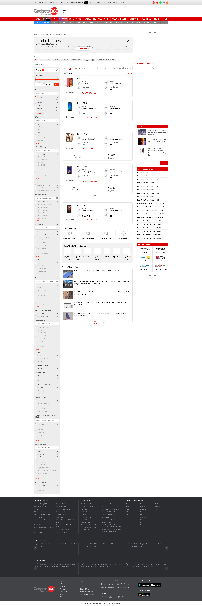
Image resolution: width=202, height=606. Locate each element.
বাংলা (113, 584)
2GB (38, 124)
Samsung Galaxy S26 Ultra (42, 504)
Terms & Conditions (87, 592)
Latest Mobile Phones (63, 530)
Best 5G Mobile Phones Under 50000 (149, 238)
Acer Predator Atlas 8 (108, 520)
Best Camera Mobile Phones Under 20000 (150, 210)
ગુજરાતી (103, 587)
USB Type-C (41, 462)
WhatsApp (119, 597)
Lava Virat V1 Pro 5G (87, 507)
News (78, 19)
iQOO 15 (36, 522)
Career (82, 581)
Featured (141, 126)
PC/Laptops (118, 23)
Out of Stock (41, 485)
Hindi (108, 584)
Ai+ (127, 504)
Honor (128, 514)
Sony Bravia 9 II (107, 517)
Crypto (98, 23)
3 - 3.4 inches (41, 251)
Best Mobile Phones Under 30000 (148, 193)
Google (128, 509)
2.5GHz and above (43, 403)
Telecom (63, 23)
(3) (58, 424)
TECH (86, 2)
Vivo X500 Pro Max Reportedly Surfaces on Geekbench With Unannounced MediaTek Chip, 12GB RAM (57, 565)
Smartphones (76, 60)
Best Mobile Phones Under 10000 (148, 179)
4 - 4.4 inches (41, 245)
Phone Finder (50, 34)
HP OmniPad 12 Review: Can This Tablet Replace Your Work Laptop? (58, 545)
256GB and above (43, 157)
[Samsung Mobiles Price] (70, 233)
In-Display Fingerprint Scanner (47, 470)
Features (97, 19)
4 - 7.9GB (40, 168)
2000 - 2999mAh (42, 202)
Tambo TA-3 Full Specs (89, 148)
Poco (142, 522)
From (39, 82)
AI (55, 19)
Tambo (39, 97)
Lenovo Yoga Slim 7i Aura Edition (44, 528)
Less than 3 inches (43, 254)
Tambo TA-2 (82, 166)
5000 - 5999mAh (42, 207)
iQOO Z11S (84, 520)
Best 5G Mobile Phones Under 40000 (149, 235)
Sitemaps (63, 584)
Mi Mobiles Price (106, 238)
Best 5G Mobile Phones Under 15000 (149, 221)
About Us (63, 581)
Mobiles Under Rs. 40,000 (42, 514)
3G (38, 375)
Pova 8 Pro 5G (85, 522)
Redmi (157, 504)
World (41, 2)
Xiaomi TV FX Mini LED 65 (109, 514)
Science (146, 23)
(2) (58, 154)
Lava (141, 504)
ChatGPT (36, 509)
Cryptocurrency (60, 517)
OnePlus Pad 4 (60, 512)
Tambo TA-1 (82, 205)
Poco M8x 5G (85, 509)
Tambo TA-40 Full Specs (89, 93)
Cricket (62, 2)
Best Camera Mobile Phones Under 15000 (150, 207)
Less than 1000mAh (43, 218)
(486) (57, 111)
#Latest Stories (39, 561)
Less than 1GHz (42, 411)
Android (40, 368)
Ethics (82, 586)
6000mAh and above (44, 205)
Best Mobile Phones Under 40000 (148, 200)
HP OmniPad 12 (61, 507)
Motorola (40, 103)
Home (37, 19)
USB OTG (40, 188)
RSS (61, 594)
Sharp (157, 509)
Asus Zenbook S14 (40, 520)
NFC (38, 459)
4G (42, 60)
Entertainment (88, 23)
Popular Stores (144, 244)
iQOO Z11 (84, 512)
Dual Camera (41, 266)
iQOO (127, 522)
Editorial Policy (85, 589)
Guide (107, 19)
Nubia (142, 514)
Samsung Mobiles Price (70, 238)
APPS (104, 2)
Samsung (40, 100)
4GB (38, 132)
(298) (57, 102)
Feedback (63, 586)
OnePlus (143, 517)
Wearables (155, 23)
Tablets (139, 23)
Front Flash (41, 356)
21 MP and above (43, 288)
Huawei (128, 517)
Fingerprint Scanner (43, 468)
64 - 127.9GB (41, 162)
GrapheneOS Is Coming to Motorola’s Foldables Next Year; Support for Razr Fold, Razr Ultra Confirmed (104, 565)
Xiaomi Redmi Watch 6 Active (111, 509)
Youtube (110, 597)
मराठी (128, 584)
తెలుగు (123, 584)
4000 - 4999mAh (42, 210)
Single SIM (40, 390)
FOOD (67, 2)
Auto (71, 19)
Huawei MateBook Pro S (88, 525)
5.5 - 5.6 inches (42, 232)
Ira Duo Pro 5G (106, 504)
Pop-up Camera (42, 361)
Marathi (123, 2)
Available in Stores (43, 488)
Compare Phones (61, 532)
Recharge (146, 19)
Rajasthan (111, 2)
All (36, 60)
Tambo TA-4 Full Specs (89, 118)
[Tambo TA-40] (69, 83)
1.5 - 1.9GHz (41, 408)
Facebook (102, 597)
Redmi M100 (85, 514)
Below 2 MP (41, 304)
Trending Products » (145, 63)
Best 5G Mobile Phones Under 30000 (149, 231)
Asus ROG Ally (106, 522)
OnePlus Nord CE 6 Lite (63, 509)
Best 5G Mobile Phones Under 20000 (149, 224)
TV (111, 23)
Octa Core (40, 435)
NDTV (35, 2)
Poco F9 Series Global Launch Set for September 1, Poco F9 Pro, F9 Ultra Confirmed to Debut (148, 565)
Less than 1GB (42, 176)
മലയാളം (111, 587)
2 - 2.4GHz (40, 406)
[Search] (131, 68)
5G (162, 23)
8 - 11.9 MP (41, 285)
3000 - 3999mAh (42, 213)
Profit (46, 2)
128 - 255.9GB (42, 159)
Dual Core (40, 430)
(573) (57, 100)
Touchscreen (41, 457)
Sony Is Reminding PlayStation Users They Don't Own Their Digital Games (148, 545)
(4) (58, 388)
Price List (65, 60)
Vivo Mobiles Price (123, 238)
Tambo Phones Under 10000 (106, 60)
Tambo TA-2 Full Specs (89, 181)
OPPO (39, 105)
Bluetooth (40, 454)
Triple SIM (40, 393)
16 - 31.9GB (41, 154)
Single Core (41, 427)
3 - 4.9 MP (40, 299)
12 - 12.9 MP (41, 296)
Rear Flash (40, 313)
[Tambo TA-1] (69, 210)
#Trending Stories (40, 540)
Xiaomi (39, 108)
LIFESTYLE (74, 2)
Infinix (127, 520)
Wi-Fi (39, 451)
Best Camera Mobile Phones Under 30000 (150, 217)
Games (91, 2)
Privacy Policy (84, 584)
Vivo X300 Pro (38, 525)
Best (48, 60)
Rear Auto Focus (42, 316)
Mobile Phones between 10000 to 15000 (150, 203)
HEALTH (80, 2)
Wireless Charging (43, 473)
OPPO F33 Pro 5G (61, 514)
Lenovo (142, 507)
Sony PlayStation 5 (62, 504)
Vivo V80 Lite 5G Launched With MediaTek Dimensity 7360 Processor (102, 545)
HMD (127, 512)
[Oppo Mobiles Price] (88, 233)
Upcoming (40, 491)
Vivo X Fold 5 (38, 533)
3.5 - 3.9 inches (42, 248)
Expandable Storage (43, 185)
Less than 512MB (43, 141)
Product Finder (119, 19)
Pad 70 (104, 507)
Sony (156, 512)
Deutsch (118, 587)
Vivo (38, 111)
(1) (58, 124)
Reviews (87, 19)
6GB (38, 130)
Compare (134, 19)
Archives (63, 589)
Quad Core (40, 424)
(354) (57, 108)
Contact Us (64, 592)
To (48, 82)
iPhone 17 (59, 522)
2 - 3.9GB (40, 170)
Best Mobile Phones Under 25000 (148, 190)
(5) (58, 97)
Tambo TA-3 (82, 133)
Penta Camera (41, 274)
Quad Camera (41, 271)
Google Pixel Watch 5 (108, 512)
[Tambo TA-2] (69, 171)
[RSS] (167, 2)
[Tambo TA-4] (69, 108)
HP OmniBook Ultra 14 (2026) (65, 520)
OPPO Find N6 (38, 512)
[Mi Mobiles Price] (106, 233)
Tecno (157, 517)
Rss (123, 597)
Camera (56, 60)
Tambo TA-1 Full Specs (89, 220)
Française (126, 587)
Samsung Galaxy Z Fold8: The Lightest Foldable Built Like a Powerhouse (157, 132)
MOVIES (55, 2)
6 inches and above (43, 237)
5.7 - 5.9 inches (42, 240)
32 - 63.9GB (41, 165)
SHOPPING (98, 2)
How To (70, 23)
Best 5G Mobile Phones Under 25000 (149, 228)
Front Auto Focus (42, 358)
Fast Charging (41, 476)
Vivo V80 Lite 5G (86, 504)
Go (56, 85)
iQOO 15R (37, 530)
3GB (38, 135)
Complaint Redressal (87, 594)
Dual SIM (40, 388)
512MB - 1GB (41, 138)
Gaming (78, 23)
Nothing (142, 512)
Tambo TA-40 (82, 78)
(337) (57, 105)
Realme (142, 525)
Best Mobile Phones (143, 172)
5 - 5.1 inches (41, 234)
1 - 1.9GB (40, 173)
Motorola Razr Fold (40, 507)
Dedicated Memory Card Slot (46, 191)
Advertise (63, 597)
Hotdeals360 (129, 23)
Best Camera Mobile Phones (146, 176)
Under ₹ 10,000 (89, 60)
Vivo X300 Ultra (38, 517)
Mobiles (54, 23)
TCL (156, 514)
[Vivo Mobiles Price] (123, 233)
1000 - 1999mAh (42, 216)
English (103, 584)
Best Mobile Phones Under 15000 (148, 183)
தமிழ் (117, 584)
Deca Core (40, 438)
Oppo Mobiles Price (88, 238)
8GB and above (42, 127)
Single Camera (41, 263)
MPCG (118, 2)
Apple (127, 507)
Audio (106, 23)
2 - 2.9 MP (40, 301)
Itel (126, 525)
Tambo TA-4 (82, 103)
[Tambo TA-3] (69, 139)
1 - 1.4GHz (40, 400)
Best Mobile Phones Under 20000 (148, 186)
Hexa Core (40, 432)
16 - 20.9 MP (41, 290)
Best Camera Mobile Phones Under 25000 (150, 214)
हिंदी (51, 2)
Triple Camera (41, 268)
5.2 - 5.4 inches (42, 243)
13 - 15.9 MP (41, 293)
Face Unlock (41, 465)
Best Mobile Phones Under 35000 (148, 196)
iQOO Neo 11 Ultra (86, 517)
